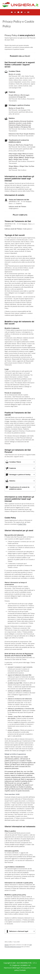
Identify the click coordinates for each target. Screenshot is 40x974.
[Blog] (28, 12)
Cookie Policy (22, 524)
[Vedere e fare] (15, 12)
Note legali (16, 968)
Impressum (8, 968)
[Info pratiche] (25, 12)
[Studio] (21, 12)
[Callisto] (20, 4)
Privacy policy (25, 968)
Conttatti (23, 970)
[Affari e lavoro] (18, 12)
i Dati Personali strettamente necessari (18, 945)
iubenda (7, 944)
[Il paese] (11, 12)
